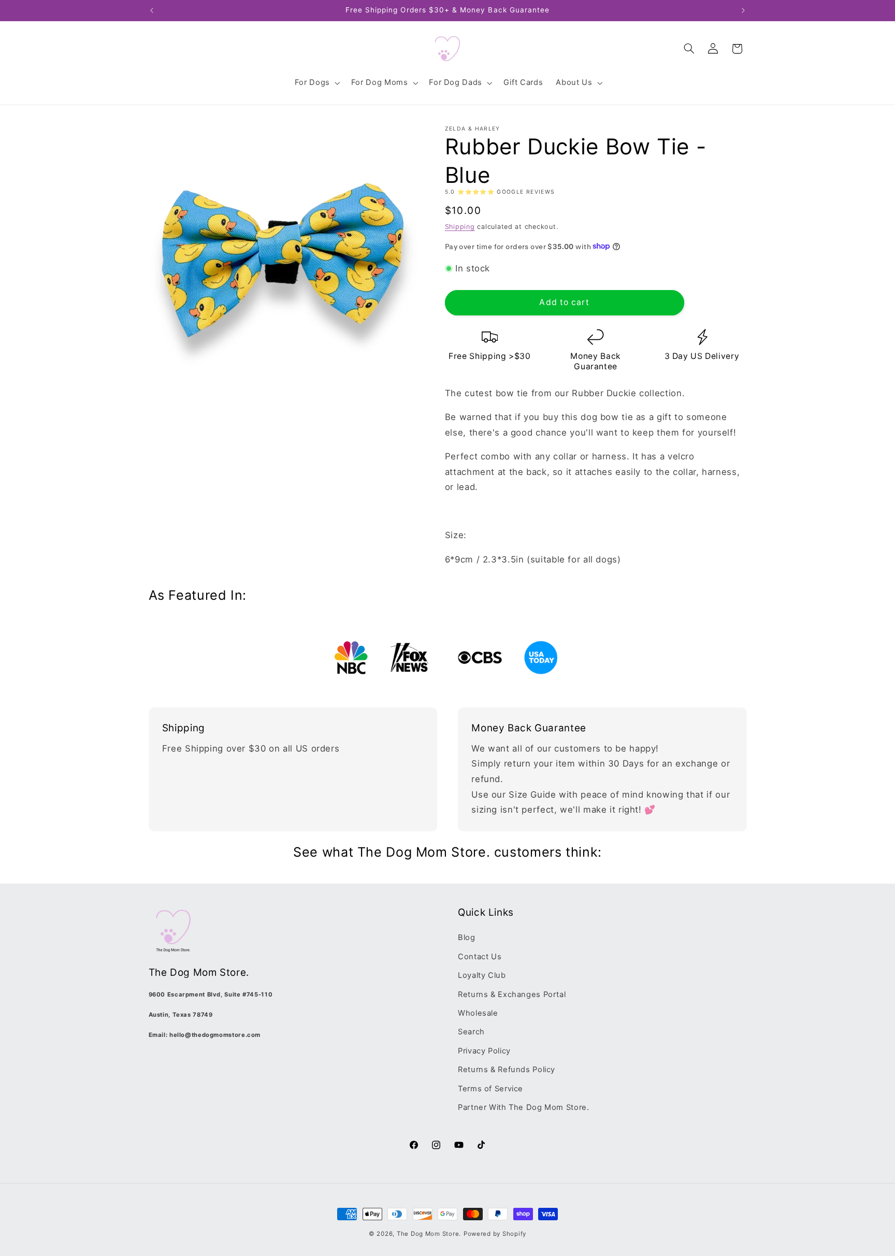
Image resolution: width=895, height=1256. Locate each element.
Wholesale (478, 1013)
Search (471, 1031)
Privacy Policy (484, 1051)
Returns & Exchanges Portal (512, 994)
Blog (466, 937)
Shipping (460, 226)
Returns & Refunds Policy (506, 1069)
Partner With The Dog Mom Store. (523, 1107)
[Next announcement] (743, 10)
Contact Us (479, 956)
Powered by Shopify (495, 1233)
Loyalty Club (482, 975)
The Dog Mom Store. (429, 1233)
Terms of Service (490, 1088)
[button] (316, 82)
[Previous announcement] (151, 10)
